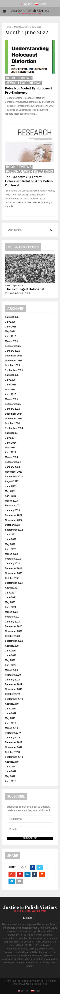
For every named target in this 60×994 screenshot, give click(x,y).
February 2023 (13, 505)
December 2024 (13, 413)
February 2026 (13, 346)
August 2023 (11, 481)
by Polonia (10, 293)
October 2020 (12, 636)
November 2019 (13, 689)
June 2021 (10, 597)
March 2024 (11, 457)
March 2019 (11, 728)
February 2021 (13, 616)
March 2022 (11, 554)
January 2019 (12, 737)
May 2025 (10, 389)
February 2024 (13, 462)
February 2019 (13, 732)
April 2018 (10, 781)
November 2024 (13, 418)
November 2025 (13, 360)
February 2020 (13, 674)
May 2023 (10, 491)
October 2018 (12, 752)
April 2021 (10, 607)
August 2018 (11, 761)
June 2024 (10, 442)
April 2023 (10, 496)
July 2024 (10, 438)
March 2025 (11, 399)
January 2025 (12, 408)
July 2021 (10, 592)
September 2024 (14, 428)
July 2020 (10, 650)
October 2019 (12, 694)
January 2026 (12, 350)
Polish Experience (14, 285)
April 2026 (10, 336)
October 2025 (12, 365)
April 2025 (10, 394)
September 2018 (14, 757)
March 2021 (11, 612)
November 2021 (13, 573)
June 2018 (10, 771)
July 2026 (10, 322)
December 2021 (13, 568)
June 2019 (10, 713)
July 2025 (10, 379)
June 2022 (10, 539)
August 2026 (11, 317)
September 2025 (14, 370)
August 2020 (11, 646)
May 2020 (10, 660)
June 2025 (10, 384)
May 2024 (10, 447)
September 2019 (14, 699)
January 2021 (12, 621)
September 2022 (14, 529)
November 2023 (13, 471)
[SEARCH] (51, 230)
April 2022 (10, 549)
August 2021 (11, 587)
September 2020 (14, 641)
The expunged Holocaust (24, 289)
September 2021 (14, 583)
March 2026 (11, 341)
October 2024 (12, 423)
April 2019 (10, 723)
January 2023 (12, 510)
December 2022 (13, 515)
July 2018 (10, 766)
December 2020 (13, 626)
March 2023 (11, 500)
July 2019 (10, 708)
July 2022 (10, 534)
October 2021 (12, 578)
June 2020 (10, 655)
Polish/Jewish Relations (29, 171)
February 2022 (13, 558)
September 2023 (14, 476)
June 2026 (10, 326)
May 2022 (10, 544)
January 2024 (12, 467)
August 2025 (11, 375)
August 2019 (11, 703)
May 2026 (10, 331)
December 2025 (13, 355)
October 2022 (12, 525)
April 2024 (10, 452)
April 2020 (10, 665)
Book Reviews (19, 78)
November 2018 (13, 747)
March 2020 (11, 670)
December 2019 (13, 684)
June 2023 (10, 486)
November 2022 (13, 520)
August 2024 (11, 433)
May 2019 (10, 718)
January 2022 (12, 563)
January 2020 (12, 679)
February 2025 (13, 404)
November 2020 (13, 631)
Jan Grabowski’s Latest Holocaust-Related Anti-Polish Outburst (29, 181)
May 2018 (10, 776)
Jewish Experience (23, 83)
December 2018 (13, 742)
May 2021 (10, 602)
